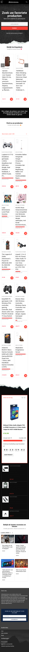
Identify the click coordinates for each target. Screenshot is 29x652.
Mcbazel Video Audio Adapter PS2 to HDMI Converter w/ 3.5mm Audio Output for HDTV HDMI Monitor (14, 427)
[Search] (26, 2)
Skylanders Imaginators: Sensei (19, 350)
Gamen (3, 550)
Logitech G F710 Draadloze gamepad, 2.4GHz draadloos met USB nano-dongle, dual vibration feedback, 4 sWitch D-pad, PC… (7, 165)
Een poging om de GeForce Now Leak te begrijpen (7, 547)
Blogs (2, 635)
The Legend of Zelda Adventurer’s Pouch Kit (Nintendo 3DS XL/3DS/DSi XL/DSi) (7, 260)
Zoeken (14, 28)
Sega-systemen (5, 68)
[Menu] (2, 2)
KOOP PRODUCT (11, 99)
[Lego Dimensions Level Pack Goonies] (8, 198)
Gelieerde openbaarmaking (7, 646)
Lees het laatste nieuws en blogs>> (14, 33)
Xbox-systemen (5, 205)
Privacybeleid (4, 641)
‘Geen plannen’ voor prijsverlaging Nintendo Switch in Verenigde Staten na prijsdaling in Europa (7, 573)
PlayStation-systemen (7, 152)
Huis (2, 631)
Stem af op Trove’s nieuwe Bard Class (21, 570)
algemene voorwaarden (6, 644)
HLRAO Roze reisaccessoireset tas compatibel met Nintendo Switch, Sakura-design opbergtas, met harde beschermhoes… (21, 216)
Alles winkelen (4, 633)
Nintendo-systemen (19, 205)
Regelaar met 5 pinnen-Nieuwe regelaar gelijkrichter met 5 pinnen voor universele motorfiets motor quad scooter (21, 79)
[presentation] (3, 65)
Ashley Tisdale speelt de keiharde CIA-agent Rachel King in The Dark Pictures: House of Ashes (21, 549)
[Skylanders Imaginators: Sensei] (21, 338)
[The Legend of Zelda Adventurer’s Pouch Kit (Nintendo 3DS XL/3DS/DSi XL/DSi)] (8, 245)
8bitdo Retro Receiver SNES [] (18, 513)
